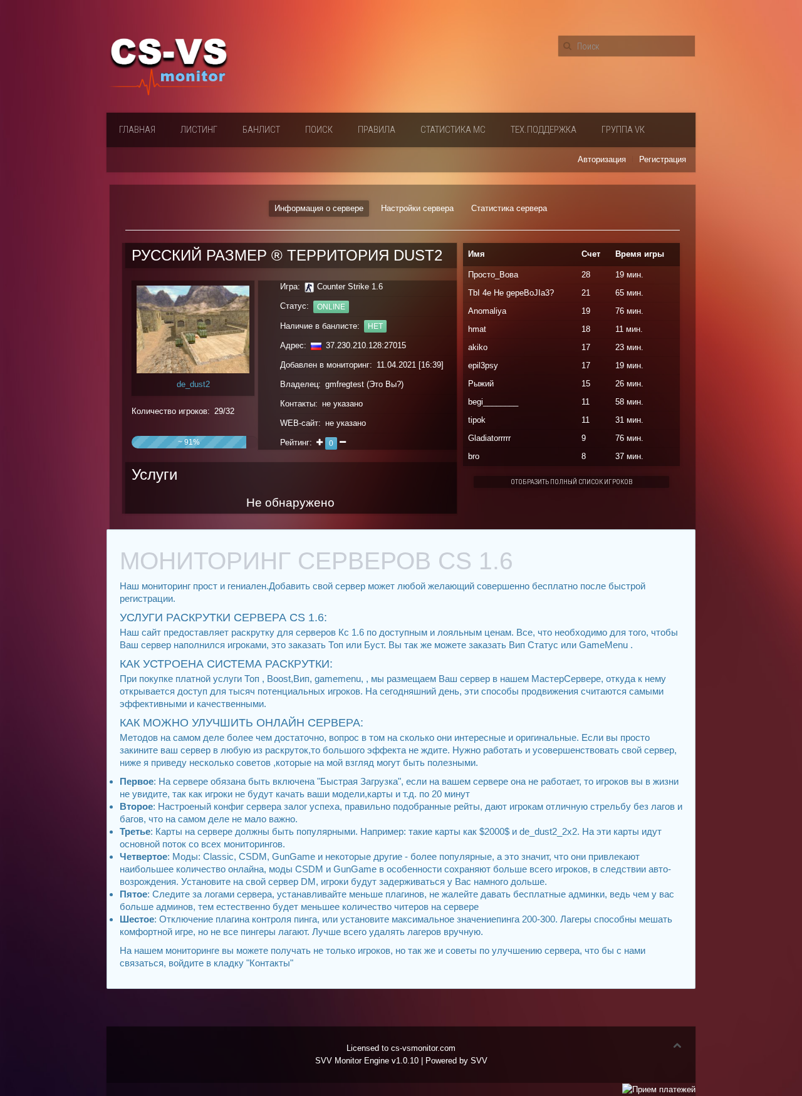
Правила (376, 129)
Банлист (261, 129)
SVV (479, 1060)
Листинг (198, 129)
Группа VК (623, 129)
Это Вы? (385, 384)
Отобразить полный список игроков (571, 482)
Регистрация (662, 159)
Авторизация (602, 159)
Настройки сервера (417, 208)
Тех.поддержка (543, 129)
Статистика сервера (509, 208)
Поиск (319, 129)
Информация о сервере (318, 208)
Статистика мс (453, 129)
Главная (137, 129)
